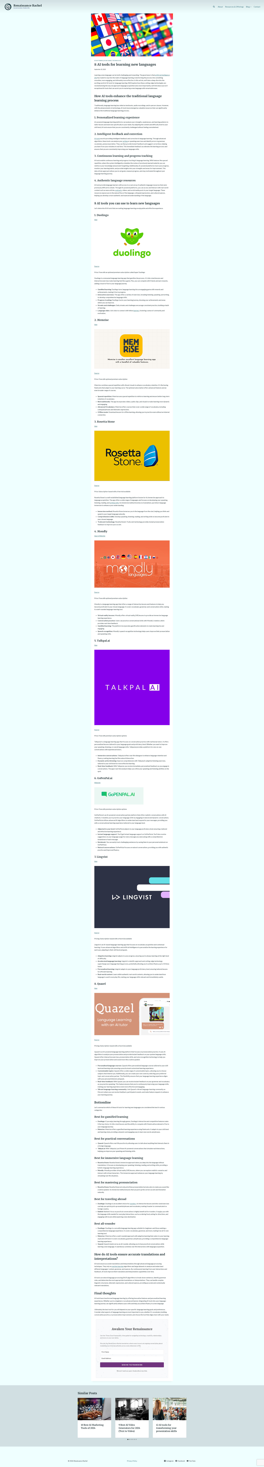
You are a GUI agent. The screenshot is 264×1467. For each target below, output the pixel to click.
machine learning (117, 1266)
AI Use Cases (107, 60)
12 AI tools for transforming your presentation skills (166, 1428)
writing (125, 141)
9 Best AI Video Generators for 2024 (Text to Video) (129, 1428)
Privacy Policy (132, 1461)
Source (96, 266)
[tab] (127, 1439)
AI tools (97, 138)
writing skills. (114, 503)
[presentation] (94, 1409)
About (220, 7)
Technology (116, 60)
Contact (257, 7)
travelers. (133, 1204)
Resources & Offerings (234, 7)
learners (136, 311)
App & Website (99, 536)
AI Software (98, 60)
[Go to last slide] (81, 1417)
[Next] (183, 1417)
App (95, 220)
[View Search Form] (214, 7)
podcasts (118, 190)
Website (97, 783)
